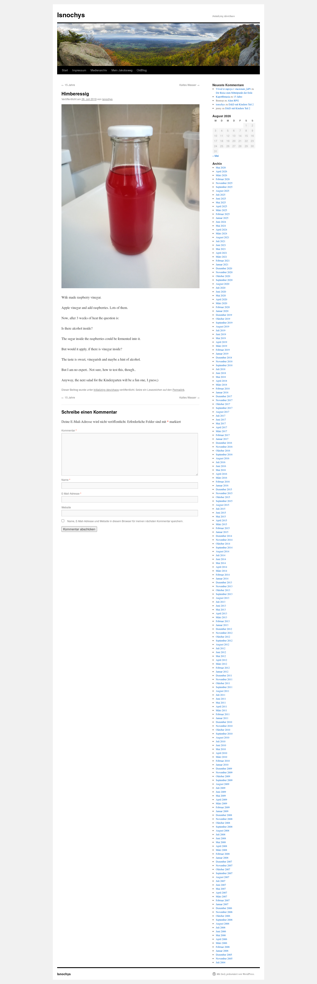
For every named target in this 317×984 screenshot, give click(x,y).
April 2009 (221, 799)
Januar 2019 (222, 353)
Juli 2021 (220, 241)
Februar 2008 (223, 853)
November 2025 (224, 183)
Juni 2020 (221, 291)
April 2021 (221, 252)
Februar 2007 (223, 900)
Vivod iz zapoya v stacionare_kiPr (233, 88)
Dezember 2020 (224, 268)
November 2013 (224, 586)
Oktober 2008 (223, 822)
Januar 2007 (222, 904)
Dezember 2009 (224, 768)
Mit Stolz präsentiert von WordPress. (236, 974)
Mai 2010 (221, 749)
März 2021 (221, 256)
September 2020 (224, 280)
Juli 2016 (220, 462)
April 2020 (221, 299)
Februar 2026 (223, 179)
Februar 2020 (223, 307)
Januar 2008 (222, 857)
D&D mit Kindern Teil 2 (241, 104)
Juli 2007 (220, 881)
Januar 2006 (222, 950)
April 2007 (221, 892)
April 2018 (221, 380)
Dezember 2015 (224, 489)
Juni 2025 (221, 198)
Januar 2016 (222, 485)
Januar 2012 (222, 671)
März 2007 (221, 896)
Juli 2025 (220, 194)
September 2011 (224, 687)
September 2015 (224, 501)
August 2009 (222, 784)
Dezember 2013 (224, 582)
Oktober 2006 (223, 915)
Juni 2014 (221, 559)
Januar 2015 (222, 532)
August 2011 (222, 691)
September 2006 (224, 919)
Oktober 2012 (223, 636)
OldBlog (142, 70)
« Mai (215, 155)
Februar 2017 (223, 435)
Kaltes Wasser (189, 85)
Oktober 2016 (223, 450)
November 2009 (224, 772)
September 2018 (224, 365)
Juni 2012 (221, 652)
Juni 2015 (221, 512)
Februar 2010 (223, 760)
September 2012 (224, 640)
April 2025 (221, 206)
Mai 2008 (221, 842)
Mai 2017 (221, 423)
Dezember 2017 (224, 396)
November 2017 (224, 400)
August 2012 (222, 644)
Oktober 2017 (223, 404)
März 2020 (221, 303)
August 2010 (222, 737)
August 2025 (222, 190)
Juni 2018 (221, 373)
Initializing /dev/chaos (106, 389)
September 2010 (224, 733)
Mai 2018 (221, 376)
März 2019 (221, 345)
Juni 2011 (221, 698)
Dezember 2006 (224, 908)
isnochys (107, 99)
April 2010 (221, 753)
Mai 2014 (221, 563)
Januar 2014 (222, 578)
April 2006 (221, 939)
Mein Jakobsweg (121, 70)
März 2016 (221, 477)
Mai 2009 (221, 795)
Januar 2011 (222, 718)
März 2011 (221, 710)
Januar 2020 (222, 311)
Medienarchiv (99, 70)
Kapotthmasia (223, 96)
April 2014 (221, 566)
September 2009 (224, 780)
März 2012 (221, 663)
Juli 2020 (220, 287)
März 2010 (221, 756)
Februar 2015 (223, 528)
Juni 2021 (221, 245)
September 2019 (224, 322)
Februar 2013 (223, 621)
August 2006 (222, 923)
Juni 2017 (221, 419)
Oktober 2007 (223, 869)
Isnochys (71, 14)
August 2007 (222, 877)
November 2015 (224, 493)
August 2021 (222, 237)
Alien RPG (233, 100)
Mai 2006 (221, 935)
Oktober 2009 (223, 776)
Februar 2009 (223, 807)
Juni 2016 (221, 466)
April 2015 (221, 520)
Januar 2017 (222, 439)
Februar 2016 (223, 481)
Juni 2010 (221, 745)
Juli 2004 (220, 962)
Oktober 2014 (223, 543)
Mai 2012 (221, 656)
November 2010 (224, 725)
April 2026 (221, 171)
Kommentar (69, 430)
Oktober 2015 (223, 497)
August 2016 (222, 458)
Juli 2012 (220, 648)
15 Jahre (68, 85)
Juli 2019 (220, 330)
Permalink (178, 389)
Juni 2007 (221, 884)
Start (65, 70)
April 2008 (221, 846)
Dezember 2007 (224, 861)
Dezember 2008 (224, 815)
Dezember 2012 (224, 629)
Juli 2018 (220, 369)
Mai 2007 (221, 888)
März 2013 (221, 617)
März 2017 (221, 431)
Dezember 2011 (224, 675)
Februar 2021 (223, 260)
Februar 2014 (223, 574)
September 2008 (224, 826)
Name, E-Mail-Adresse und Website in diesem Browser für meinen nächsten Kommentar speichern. (125, 521)
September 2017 (224, 407)
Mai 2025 (221, 202)
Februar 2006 (223, 946)
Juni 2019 (221, 334)
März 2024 (221, 233)
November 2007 (224, 865)
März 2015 (221, 524)
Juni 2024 (221, 221)
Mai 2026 (221, 167)
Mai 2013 (221, 609)
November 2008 (224, 819)
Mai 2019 (221, 338)
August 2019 (222, 326)
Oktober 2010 (223, 729)
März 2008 (221, 850)
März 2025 (221, 210)
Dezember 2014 (224, 535)
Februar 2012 (223, 667)
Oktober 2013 (223, 590)
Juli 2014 (220, 555)
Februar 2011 (223, 714)
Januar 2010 (222, 764)
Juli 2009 (220, 787)
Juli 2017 (220, 415)
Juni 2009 (221, 791)
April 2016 (221, 473)
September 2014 (224, 547)
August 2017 (222, 411)
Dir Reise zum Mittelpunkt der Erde (234, 92)
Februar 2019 (223, 349)
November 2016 (224, 446)
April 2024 (221, 229)
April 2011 (221, 706)
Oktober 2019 (223, 318)
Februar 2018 (223, 388)
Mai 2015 (221, 516)
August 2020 (222, 283)
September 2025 (224, 186)
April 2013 (221, 613)
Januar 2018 (222, 392)
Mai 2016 (221, 470)
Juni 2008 (221, 838)
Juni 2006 (221, 931)
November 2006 (224, 912)
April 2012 (221, 660)
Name (65, 479)
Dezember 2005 (224, 954)
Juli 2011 (220, 694)
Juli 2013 (220, 601)
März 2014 (221, 570)
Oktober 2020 (223, 276)
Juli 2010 (220, 741)
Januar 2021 (222, 264)
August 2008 (222, 830)
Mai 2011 (221, 702)
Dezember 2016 (224, 442)
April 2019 (221, 342)
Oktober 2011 (223, 683)
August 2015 (222, 504)
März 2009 (221, 803)
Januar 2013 (222, 625)
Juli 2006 (220, 927)
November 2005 (224, 958)
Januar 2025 (222, 218)
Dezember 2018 (224, 357)
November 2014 (224, 539)
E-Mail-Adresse (71, 493)
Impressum (79, 70)
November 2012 (224, 632)
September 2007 (224, 873)
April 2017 (221, 427)
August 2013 (222, 597)
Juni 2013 (221, 605)
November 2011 (224, 679)
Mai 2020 (221, 295)
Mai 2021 (221, 249)
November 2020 (224, 272)
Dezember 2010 (224, 722)
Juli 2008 (220, 834)
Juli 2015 (220, 508)
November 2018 (224, 361)
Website (66, 507)
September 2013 (224, 594)
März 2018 (221, 384)
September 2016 (224, 454)
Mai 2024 (221, 225)
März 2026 (221, 175)
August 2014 (222, 551)
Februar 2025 (223, 214)
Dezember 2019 (224, 314)
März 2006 (221, 943)
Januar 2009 (222, 811)
